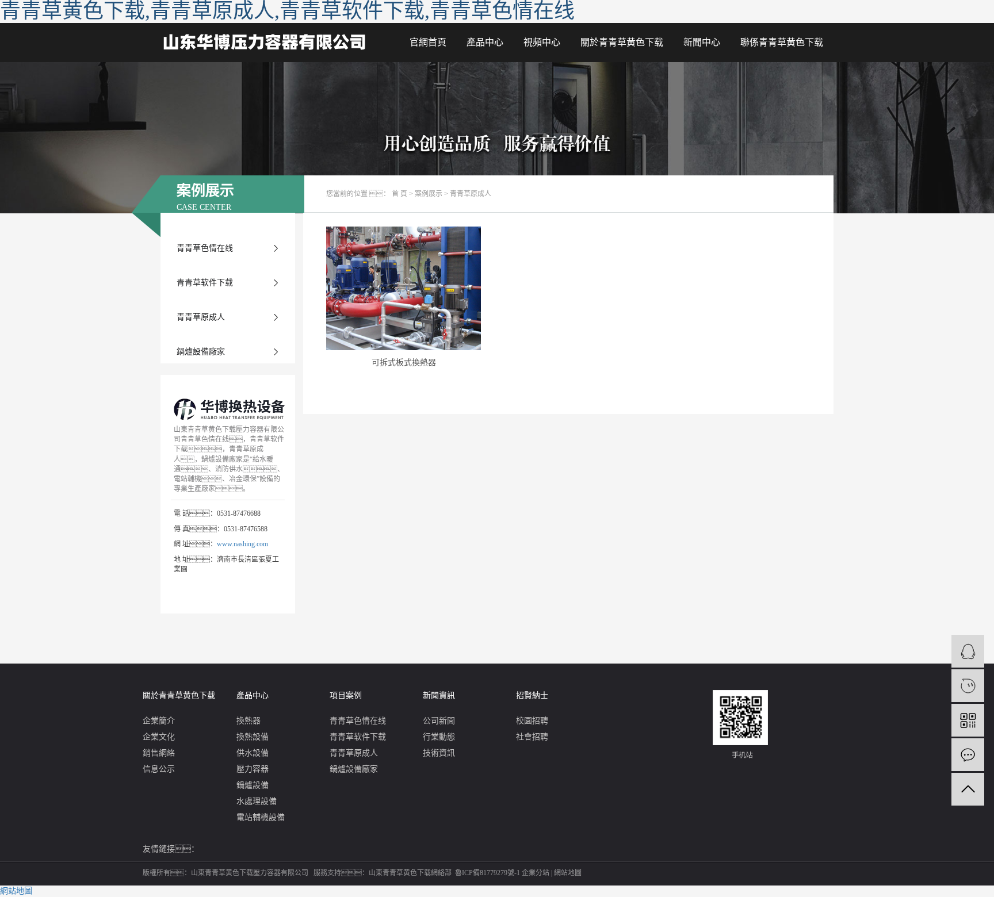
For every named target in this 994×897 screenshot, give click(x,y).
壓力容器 (252, 769)
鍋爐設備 (252, 785)
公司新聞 (439, 720)
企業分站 (535, 873)
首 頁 (399, 194)
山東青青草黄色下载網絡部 (410, 873)
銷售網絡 (159, 753)
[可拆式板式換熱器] (403, 288)
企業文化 (159, 737)
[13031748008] (967, 685)
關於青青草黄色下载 (621, 42)
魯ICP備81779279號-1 (487, 873)
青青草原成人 (201, 317)
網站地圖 (568, 873)
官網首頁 (428, 42)
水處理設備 (256, 801)
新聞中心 (701, 42)
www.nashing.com (242, 544)
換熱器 (248, 720)
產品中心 (485, 42)
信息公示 (159, 769)
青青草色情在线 (205, 248)
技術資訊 (439, 753)
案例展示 (428, 194)
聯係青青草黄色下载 (781, 42)
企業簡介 (159, 720)
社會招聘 (532, 737)
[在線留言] (967, 754)
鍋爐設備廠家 (201, 351)
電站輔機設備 (260, 817)
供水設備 (252, 753)
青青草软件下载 (205, 282)
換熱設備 (252, 737)
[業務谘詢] (967, 651)
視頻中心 (541, 42)
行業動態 (439, 737)
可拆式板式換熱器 (404, 362)
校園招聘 (532, 720)
